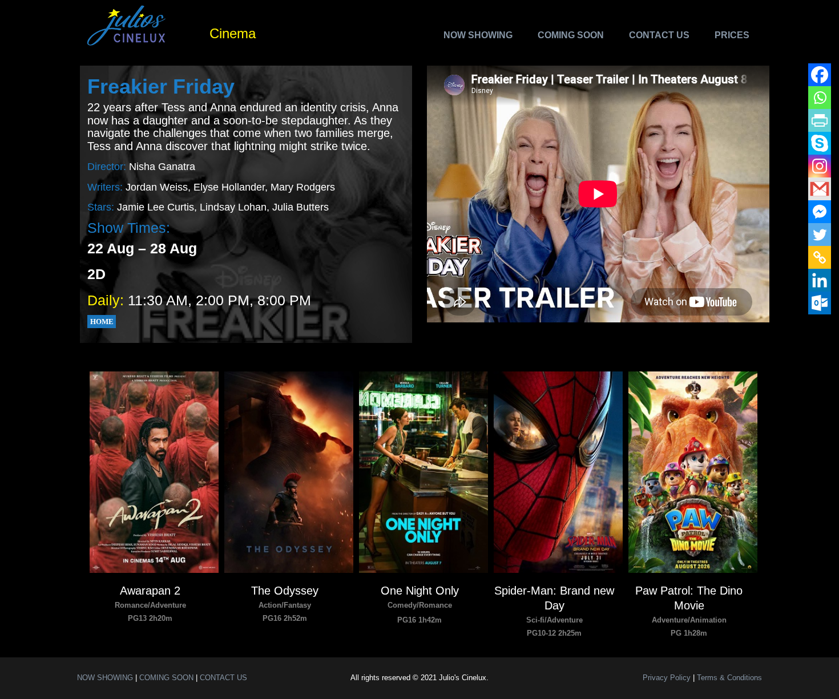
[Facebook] (819, 74)
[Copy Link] (819, 257)
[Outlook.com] (819, 303)
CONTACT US (223, 677)
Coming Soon (571, 35)
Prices (732, 35)
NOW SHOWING (105, 677)
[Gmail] (819, 188)
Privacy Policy (667, 677)
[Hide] (828, 325)
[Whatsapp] (819, 97)
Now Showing (478, 35)
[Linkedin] (819, 280)
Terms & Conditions (729, 677)
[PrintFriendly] (819, 120)
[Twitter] (819, 234)
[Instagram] (819, 166)
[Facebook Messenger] (819, 211)
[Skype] (819, 143)
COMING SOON (166, 677)
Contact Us (659, 35)
